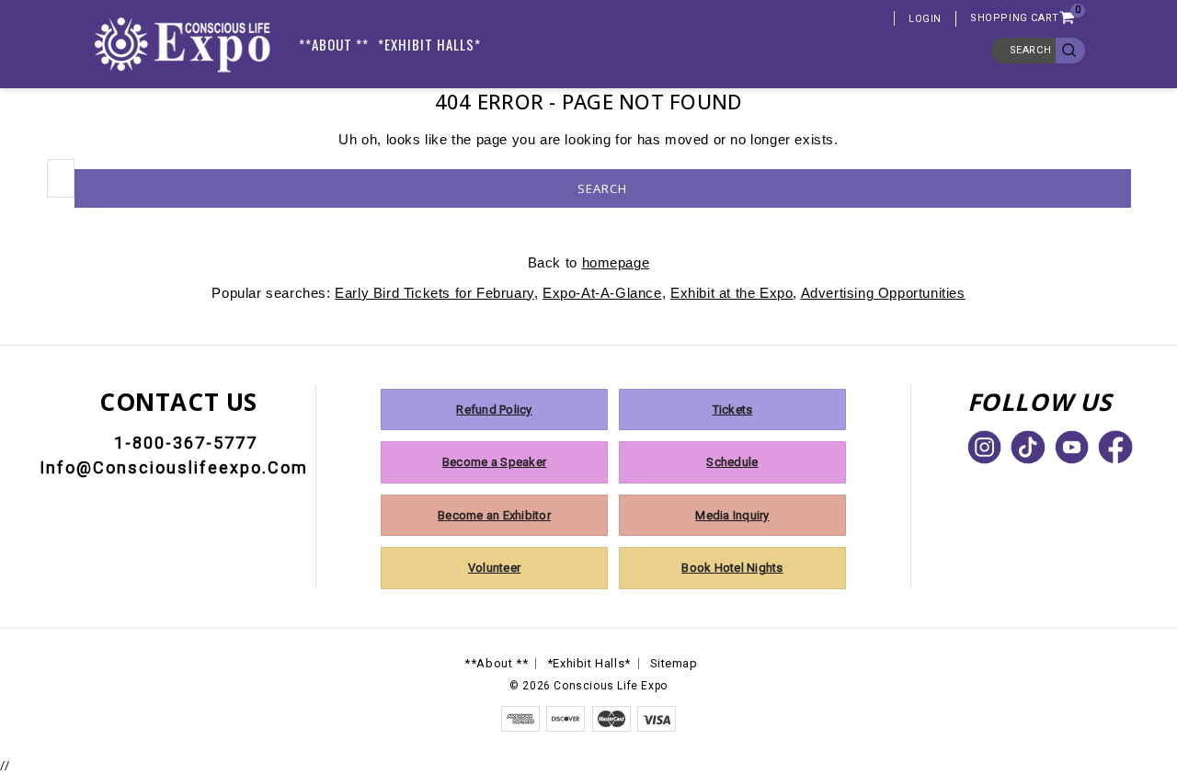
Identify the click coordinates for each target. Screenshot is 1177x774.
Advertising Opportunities (883, 293)
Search (1031, 50)
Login (925, 19)
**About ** (334, 44)
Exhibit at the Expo (731, 293)
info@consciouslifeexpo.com (174, 467)
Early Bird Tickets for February (434, 293)
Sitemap (674, 663)
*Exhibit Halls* (429, 44)
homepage (616, 262)
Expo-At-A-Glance (602, 293)
